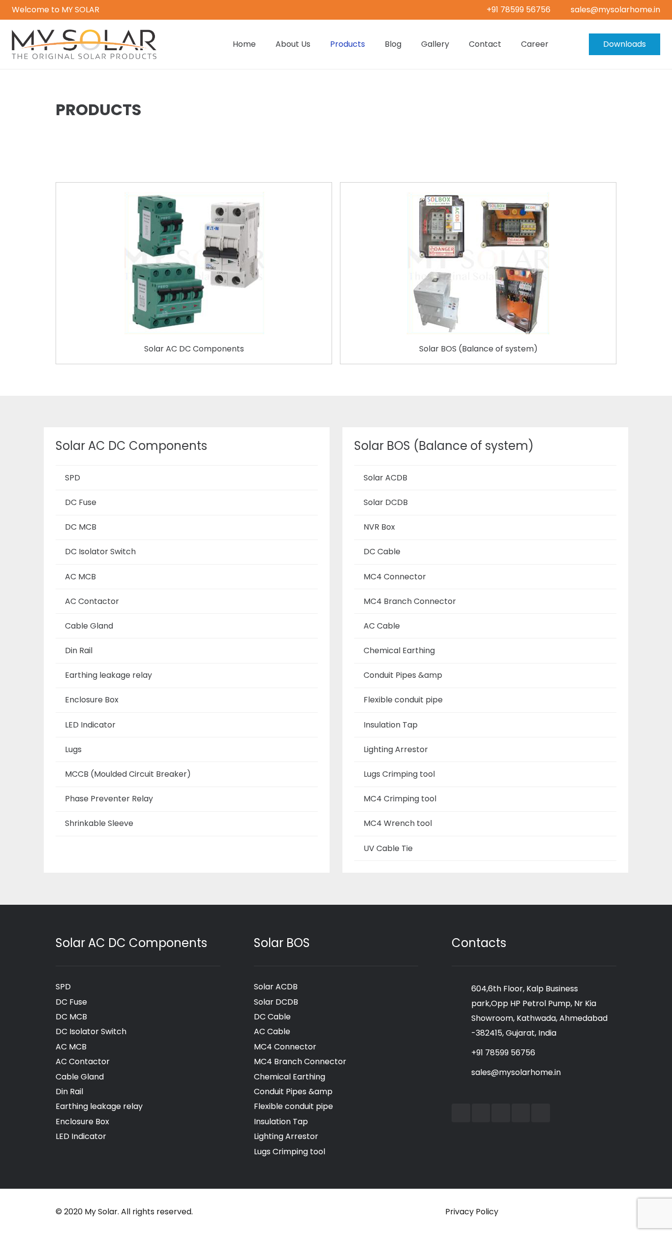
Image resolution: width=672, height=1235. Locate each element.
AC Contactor (92, 601)
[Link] (84, 44)
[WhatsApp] (540, 1113)
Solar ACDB (385, 477)
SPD (72, 477)
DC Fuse (80, 502)
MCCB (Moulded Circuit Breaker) (128, 774)
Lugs (73, 749)
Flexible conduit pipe (403, 699)
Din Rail (78, 650)
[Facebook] (461, 1113)
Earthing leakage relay (108, 675)
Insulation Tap (391, 724)
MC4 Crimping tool (400, 798)
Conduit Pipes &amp (403, 675)
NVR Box (379, 527)
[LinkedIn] (500, 1113)
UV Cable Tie (388, 848)
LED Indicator (90, 724)
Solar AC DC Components (194, 348)
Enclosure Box (92, 699)
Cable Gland (89, 626)
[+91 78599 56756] (461, 1052)
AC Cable (382, 626)
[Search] (568, 44)
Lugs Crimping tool (399, 774)
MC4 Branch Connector (410, 601)
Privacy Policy (471, 1211)
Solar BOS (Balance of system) (478, 348)
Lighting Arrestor (396, 749)
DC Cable (382, 551)
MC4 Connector (395, 576)
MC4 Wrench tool (398, 823)
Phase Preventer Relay (109, 798)
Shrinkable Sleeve (99, 823)
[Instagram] (521, 1113)
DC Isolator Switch (100, 551)
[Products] (194, 197)
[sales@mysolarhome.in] (461, 1072)
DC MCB (80, 527)
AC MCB (80, 576)
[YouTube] (481, 1113)
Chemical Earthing (399, 650)
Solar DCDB (386, 502)
